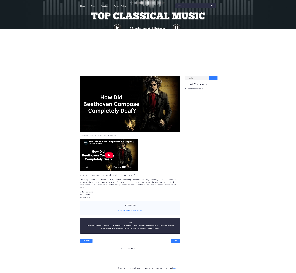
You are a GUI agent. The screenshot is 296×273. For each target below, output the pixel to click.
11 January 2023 (101, 135)
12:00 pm (112, 135)
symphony (156, 228)
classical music (117, 225)
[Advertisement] (148, 47)
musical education (133, 228)
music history (110, 228)
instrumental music (152, 225)
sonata (150, 228)
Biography (98, 225)
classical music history (131, 225)
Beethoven (90, 225)
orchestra (143, 228)
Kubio (175, 268)
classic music (107, 225)
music (103, 228)
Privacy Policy (120, 6)
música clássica (121, 228)
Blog (93, 6)
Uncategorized (137, 210)
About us (104, 6)
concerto (142, 225)
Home (82, 6)
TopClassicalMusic (87, 135)
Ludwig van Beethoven (125, 210)
